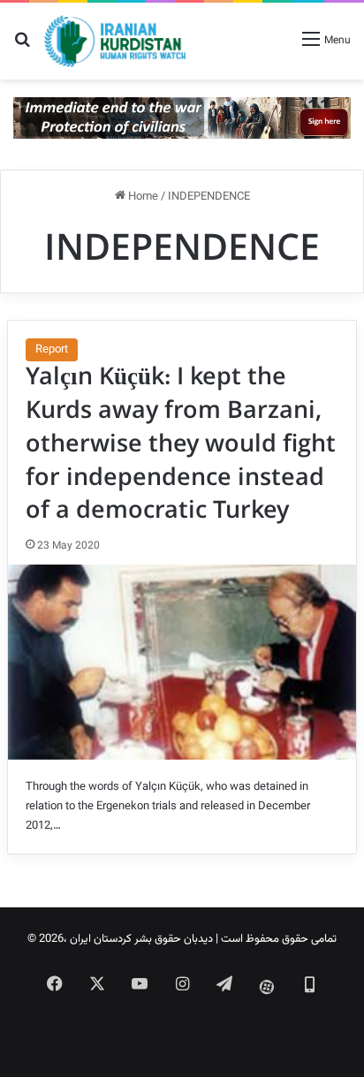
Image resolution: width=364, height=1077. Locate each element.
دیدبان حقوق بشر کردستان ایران (141, 939)
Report (51, 350)
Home (141, 197)
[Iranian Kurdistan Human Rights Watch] (115, 41)
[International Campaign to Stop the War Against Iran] (182, 118)
